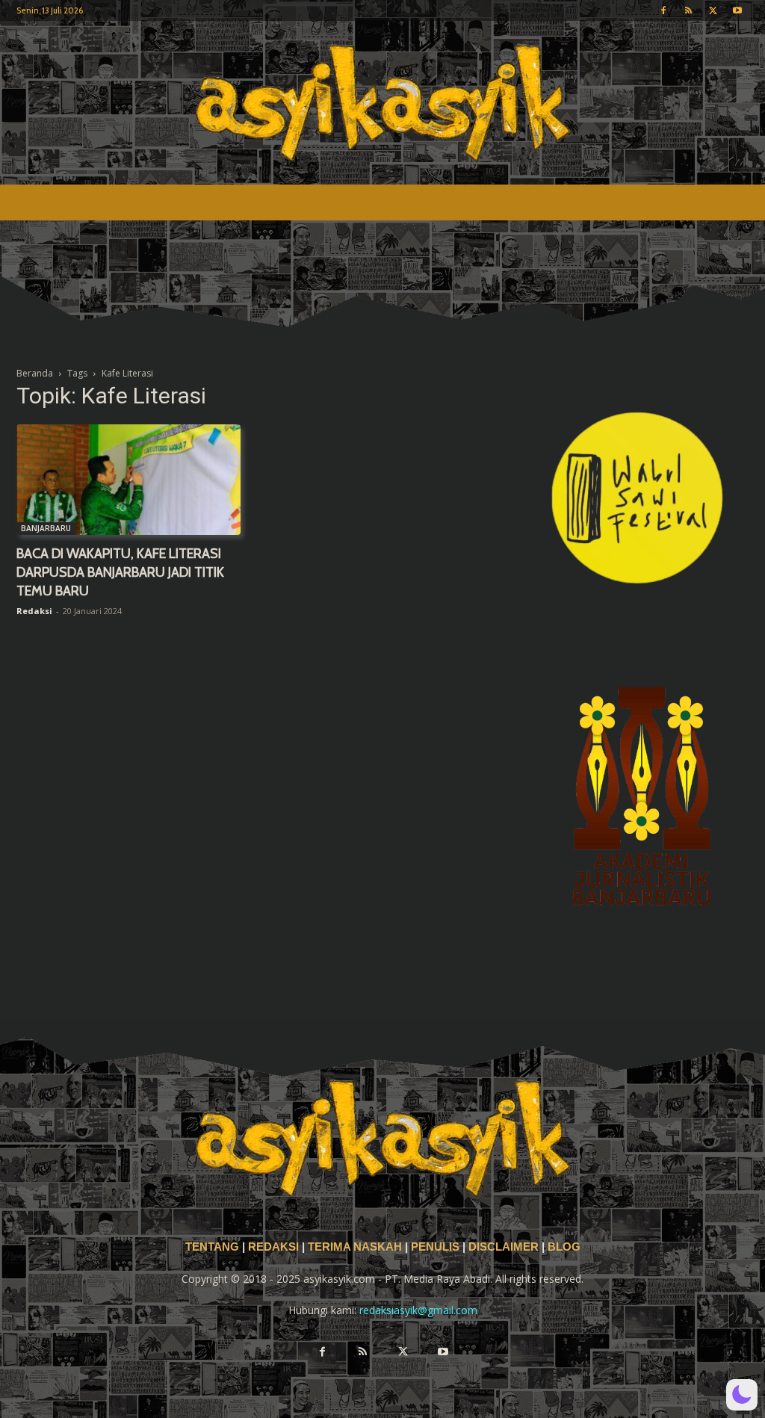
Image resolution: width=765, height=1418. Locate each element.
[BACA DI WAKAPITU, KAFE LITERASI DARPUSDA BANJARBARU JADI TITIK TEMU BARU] (128, 479)
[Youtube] (737, 10)
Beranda (34, 373)
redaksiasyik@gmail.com (418, 1310)
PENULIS (436, 1247)
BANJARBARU (46, 528)
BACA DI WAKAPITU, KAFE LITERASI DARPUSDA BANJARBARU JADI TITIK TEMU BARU (120, 572)
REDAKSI (273, 1247)
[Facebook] (663, 10)
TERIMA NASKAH (356, 1247)
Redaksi (34, 610)
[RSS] (688, 10)
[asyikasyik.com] (382, 103)
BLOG (564, 1247)
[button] (742, 1395)
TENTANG (213, 1247)
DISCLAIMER (503, 1247)
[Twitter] (712, 10)
